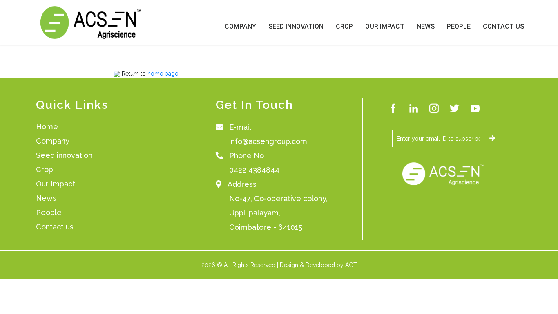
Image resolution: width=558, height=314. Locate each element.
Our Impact (384, 26)
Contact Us (503, 26)
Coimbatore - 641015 (265, 227)
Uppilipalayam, (254, 213)
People (459, 26)
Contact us (55, 226)
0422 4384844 (254, 170)
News (426, 26)
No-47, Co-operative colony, (278, 198)
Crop (344, 26)
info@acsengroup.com (268, 141)
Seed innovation (64, 155)
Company (240, 26)
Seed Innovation (296, 26)
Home (47, 126)
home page (162, 73)
